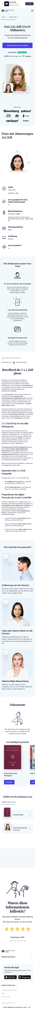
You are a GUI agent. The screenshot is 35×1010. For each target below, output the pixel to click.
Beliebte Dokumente (9, 802)
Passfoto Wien (18, 815)
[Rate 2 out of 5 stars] (12, 929)
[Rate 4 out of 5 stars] (23, 929)
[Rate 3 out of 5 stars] (17, 929)
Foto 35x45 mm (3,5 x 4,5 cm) (20, 829)
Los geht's (9, 782)
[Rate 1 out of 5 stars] (6, 929)
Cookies (24, 1007)
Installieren (29, 4)
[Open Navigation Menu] (32, 11)
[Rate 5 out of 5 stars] (28, 929)
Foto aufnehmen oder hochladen (17, 45)
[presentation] (17, 509)
